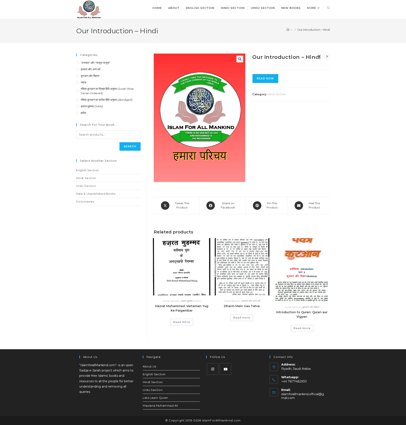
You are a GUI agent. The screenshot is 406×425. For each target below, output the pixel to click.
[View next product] (327, 56)
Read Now (265, 78)
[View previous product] (319, 56)
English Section (87, 170)
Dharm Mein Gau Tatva (242, 306)
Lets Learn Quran (155, 397)
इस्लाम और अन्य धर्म (250, 300)
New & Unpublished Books (95, 193)
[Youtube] (225, 369)
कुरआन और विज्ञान (310, 307)
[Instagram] (212, 369)
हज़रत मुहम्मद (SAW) (191, 300)
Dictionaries (85, 201)
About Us (149, 366)
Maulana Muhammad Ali (160, 405)
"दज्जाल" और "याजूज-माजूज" (95, 62)
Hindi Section (277, 94)
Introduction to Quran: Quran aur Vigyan (302, 314)
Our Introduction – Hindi (313, 29)
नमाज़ (83, 82)
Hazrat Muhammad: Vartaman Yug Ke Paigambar (181, 308)
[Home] (288, 29)
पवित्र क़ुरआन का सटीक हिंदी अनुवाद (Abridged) (106, 99)
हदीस (83, 113)
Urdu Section (86, 186)
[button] (239, 59)
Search (130, 146)
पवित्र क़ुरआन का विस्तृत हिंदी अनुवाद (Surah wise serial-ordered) (107, 91)
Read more (181, 322)
